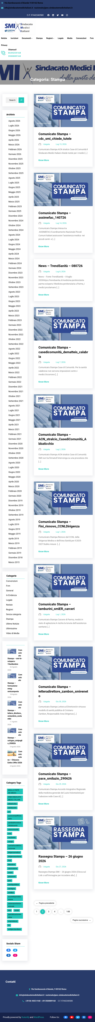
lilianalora (11, 864)
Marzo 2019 (13, 543)
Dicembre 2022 (15, 330)
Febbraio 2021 (15, 434)
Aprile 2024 (13, 254)
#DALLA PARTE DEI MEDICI (13, 791)
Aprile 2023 (13, 311)
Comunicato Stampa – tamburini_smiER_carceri (56, 606)
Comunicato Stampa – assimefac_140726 (54, 215)
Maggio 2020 (14, 477)
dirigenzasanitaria (14, 856)
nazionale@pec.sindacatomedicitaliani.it (53, 8)
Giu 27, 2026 (61, 867)
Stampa (9, 619)
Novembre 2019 (15, 505)
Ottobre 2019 (14, 510)
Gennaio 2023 (14, 325)
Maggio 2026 (14, 135)
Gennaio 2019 (14, 553)
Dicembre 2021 (15, 387)
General (9, 590)
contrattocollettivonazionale (14, 847)
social (17, 910)
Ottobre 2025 (14, 168)
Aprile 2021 (13, 424)
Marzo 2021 (13, 429)
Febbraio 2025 (15, 206)
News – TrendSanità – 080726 (60, 266)
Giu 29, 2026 (61, 784)
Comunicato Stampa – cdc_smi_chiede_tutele (54, 136)
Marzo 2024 (13, 258)
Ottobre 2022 (14, 339)
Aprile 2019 (13, 538)
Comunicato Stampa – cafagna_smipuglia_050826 (15, 736)
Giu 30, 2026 (61, 701)
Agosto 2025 (14, 178)
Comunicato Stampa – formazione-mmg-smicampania (15, 683)
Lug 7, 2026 (60, 362)
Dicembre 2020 (15, 444)
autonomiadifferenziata (15, 817)
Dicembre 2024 (15, 216)
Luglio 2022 (13, 353)
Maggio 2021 (14, 420)
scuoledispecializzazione (14, 898)
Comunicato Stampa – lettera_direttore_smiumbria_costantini (15, 710)
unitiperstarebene (14, 929)
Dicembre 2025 (15, 159)
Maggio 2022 (14, 363)
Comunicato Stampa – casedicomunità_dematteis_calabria (63, 352)
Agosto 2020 (14, 463)
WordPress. (39, 1017)
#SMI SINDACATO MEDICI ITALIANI (14, 798)
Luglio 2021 (13, 410)
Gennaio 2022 (14, 382)
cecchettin (12, 837)
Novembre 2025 (15, 164)
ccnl (9, 834)
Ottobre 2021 (14, 396)
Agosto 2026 (14, 121)
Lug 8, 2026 (60, 271)
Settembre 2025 (15, 173)
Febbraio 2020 (15, 491)
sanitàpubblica (13, 884)
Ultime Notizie (12, 624)
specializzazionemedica (14, 915)
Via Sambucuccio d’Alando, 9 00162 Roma (48, 989)
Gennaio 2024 (14, 268)
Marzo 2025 (13, 202)
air (9, 812)
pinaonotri (12, 876)
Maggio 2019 (14, 534)
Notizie (9, 605)
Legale (9, 600)
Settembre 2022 (15, 344)
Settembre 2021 (15, 401)
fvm (9, 860)
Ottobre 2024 (14, 225)
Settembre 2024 (15, 230)
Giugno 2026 (14, 130)
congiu (10, 842)
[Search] (21, 100)
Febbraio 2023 (15, 320)
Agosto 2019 (14, 519)
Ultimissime (11, 628)
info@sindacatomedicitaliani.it (18, 8)
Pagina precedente (45, 903)
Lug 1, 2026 (60, 532)
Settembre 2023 (15, 287)
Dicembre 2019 (15, 500)
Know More (43, 160)
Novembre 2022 (15, 334)
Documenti (26, 38)
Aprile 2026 (13, 140)
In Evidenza (11, 595)
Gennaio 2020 (14, 496)
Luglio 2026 (13, 126)
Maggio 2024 (14, 249)
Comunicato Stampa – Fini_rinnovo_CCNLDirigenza (59, 524)
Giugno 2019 (14, 529)
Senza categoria (13, 614)
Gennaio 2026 (14, 154)
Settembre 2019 (15, 515)
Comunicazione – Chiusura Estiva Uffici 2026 (15, 757)
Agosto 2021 (14, 406)
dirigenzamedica (14, 852)
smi (9, 910)
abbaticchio (12, 804)
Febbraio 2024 (15, 263)
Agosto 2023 (14, 292)
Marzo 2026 (13, 144)
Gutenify (26, 1017)
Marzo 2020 (13, 486)
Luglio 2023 (13, 296)
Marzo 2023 (13, 315)
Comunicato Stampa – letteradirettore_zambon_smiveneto (63, 691)
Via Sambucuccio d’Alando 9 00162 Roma (23, 3)
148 (68, 911)
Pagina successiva (82, 920)
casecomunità (13, 829)
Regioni (49, 38)
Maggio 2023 (14, 306)
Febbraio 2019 (15, 548)
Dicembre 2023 (15, 273)
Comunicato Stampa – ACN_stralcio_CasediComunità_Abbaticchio (62, 439)
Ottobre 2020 (14, 453)
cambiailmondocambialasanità (14, 824)
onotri (10, 873)
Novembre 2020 (15, 448)
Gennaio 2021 (14, 439)
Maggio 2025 (14, 192)
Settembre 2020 (15, 458)
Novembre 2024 (15, 220)
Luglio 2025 (13, 183)
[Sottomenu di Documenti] (31, 38)
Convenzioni (11, 581)
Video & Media (12, 633)
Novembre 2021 (15, 391)
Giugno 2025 (14, 187)
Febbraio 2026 (15, 149)
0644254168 (14, 53)
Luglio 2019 (13, 524)
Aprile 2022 (13, 368)
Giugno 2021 (14, 415)
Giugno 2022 (14, 358)
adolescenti (12, 808)
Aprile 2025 (13, 197)
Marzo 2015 (13, 562)
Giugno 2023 (14, 301)
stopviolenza (12, 921)
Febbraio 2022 (15, 377)
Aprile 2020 (13, 482)
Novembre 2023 (15, 277)
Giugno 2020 (14, 472)
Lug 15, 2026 (61, 144)
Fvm (8, 586)
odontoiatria (12, 868)
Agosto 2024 (14, 235)
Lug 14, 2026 (61, 223)
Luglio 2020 (13, 467)
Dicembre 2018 (15, 557)
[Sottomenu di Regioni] (53, 38)
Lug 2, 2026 (60, 449)
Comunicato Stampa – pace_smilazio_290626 (55, 776)
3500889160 (14, 56)
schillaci (11, 893)
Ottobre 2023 (14, 282)
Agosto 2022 (14, 349)
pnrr (9, 881)
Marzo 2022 (13, 372)
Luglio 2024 (13, 239)
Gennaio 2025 (14, 211)
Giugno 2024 (14, 244)
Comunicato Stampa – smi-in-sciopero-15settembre (15, 657)
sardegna (11, 889)
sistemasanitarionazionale (14, 905)
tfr (9, 925)
